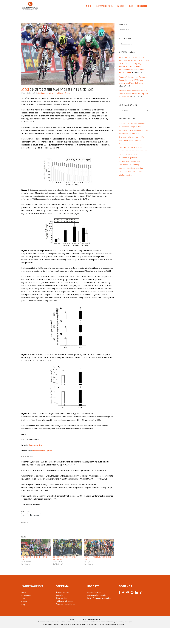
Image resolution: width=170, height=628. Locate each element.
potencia (133, 158)
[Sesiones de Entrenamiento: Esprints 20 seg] (99, 547)
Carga (132, 127)
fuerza (131, 144)
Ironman (139, 147)
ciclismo (129, 130)
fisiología (137, 140)
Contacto (59, 595)
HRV (124, 147)
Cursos (24, 602)
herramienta (139, 144)
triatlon (122, 175)
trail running (137, 171)
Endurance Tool (36, 445)
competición (139, 130)
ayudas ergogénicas (138, 123)
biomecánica (124, 127)
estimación (136, 137)
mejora (128, 151)
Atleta (23, 599)
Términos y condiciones (65, 604)
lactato (122, 151)
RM (130, 165)
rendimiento (142, 161)
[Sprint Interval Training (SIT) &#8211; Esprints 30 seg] (36, 547)
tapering (139, 168)
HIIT (120, 147)
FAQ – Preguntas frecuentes (99, 598)
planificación (124, 158)
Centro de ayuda (94, 592)
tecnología (123, 171)
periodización (124, 154)
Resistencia (123, 165)
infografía (131, 147)
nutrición (143, 151)
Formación (123, 144)
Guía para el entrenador (97, 595)
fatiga (131, 140)
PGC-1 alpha (136, 154)
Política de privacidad (64, 601)
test (129, 171)
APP (127, 123)
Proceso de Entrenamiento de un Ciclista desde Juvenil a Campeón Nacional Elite (133, 94)
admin (51, 93)
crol (146, 130)
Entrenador (26, 596)
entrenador (136, 133)
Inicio (23, 593)
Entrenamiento (125, 137)
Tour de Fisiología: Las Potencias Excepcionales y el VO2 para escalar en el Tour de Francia (133, 80)
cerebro (122, 130)
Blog (23, 605)
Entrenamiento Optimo (42, 450)
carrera (139, 127)
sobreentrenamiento (127, 168)
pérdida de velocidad (127, 161)
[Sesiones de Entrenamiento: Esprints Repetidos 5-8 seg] (67, 547)
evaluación (123, 140)
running (136, 165)
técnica (129, 175)
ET (142, 137)
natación (135, 151)
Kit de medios (61, 598)
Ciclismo (42, 93)
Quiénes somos (62, 592)
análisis (122, 123)
